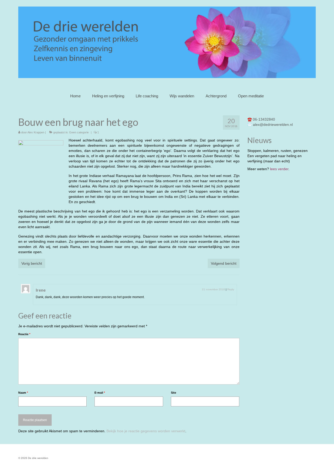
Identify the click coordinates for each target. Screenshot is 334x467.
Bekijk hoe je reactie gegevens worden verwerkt (145, 431)
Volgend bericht (223, 263)
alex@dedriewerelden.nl (273, 124)
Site (173, 392)
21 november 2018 (213, 289)
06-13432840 (264, 119)
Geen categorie (79, 132)
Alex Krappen (35, 132)
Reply (230, 289)
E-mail (99, 392)
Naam (23, 392)
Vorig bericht (31, 263)
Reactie (24, 334)
